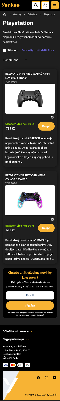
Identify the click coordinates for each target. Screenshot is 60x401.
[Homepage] (10, 7)
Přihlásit (30, 305)
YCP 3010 (11, 81)
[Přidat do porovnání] (53, 117)
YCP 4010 (11, 183)
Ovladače (32, 14)
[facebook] (38, 377)
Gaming (17, 14)
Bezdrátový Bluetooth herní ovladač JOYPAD (25, 177)
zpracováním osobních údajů (31, 315)
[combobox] (15, 60)
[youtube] (54, 377)
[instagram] (46, 377)
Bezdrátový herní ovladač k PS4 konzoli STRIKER (27, 75)
